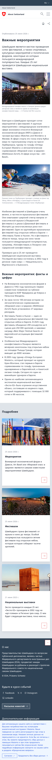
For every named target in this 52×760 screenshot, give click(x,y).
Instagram (32, 693)
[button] (47, 642)
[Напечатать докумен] (43, 23)
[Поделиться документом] (48, 23)
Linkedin (9, 698)
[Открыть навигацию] (48, 14)
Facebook (10, 693)
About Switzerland (16, 14)
